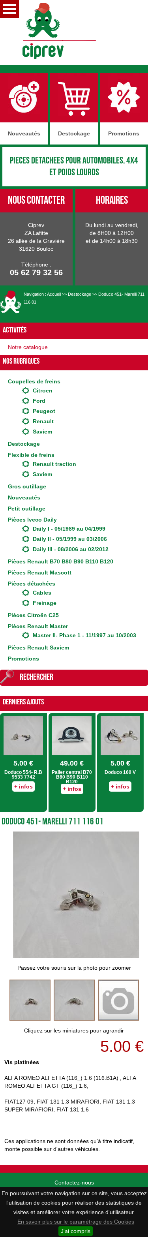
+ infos (23, 786)
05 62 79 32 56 (36, 272)
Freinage (44, 603)
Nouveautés (24, 497)
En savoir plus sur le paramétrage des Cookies (75, 1221)
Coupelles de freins (34, 381)
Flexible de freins (31, 455)
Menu (9, 9)
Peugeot (44, 411)
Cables (42, 592)
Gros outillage (27, 486)
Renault (43, 421)
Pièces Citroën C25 (33, 615)
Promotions (23, 658)
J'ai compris (75, 1231)
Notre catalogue (28, 347)
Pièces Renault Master (38, 626)
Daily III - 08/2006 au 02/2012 (71, 549)
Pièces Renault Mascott (39, 572)
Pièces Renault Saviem (38, 647)
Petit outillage (26, 508)
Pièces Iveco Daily (32, 519)
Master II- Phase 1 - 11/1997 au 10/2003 (84, 635)
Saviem (42, 431)
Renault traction (54, 464)
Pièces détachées (31, 583)
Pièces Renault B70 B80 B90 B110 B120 (60, 561)
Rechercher (36, 677)
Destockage (79, 294)
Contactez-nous (74, 1182)
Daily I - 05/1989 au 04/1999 (69, 529)
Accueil (54, 294)
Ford (39, 401)
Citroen (42, 390)
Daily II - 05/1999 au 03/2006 (70, 539)
